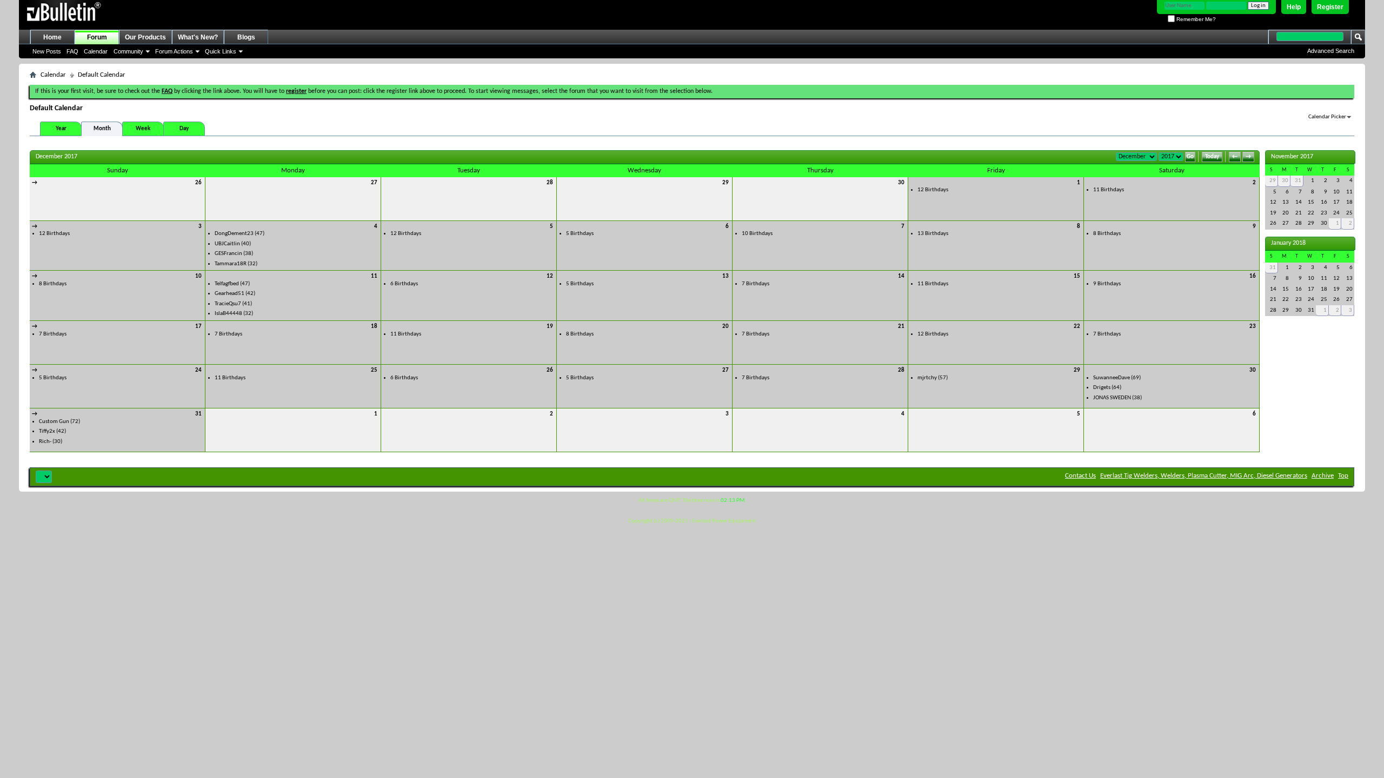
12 (550, 276)
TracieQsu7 (228, 304)
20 (725, 327)
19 (550, 327)
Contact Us (1080, 475)
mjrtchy (927, 378)
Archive (1323, 475)
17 (198, 327)
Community (128, 51)
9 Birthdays (1107, 284)
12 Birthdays (932, 190)
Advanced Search (1330, 51)
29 (725, 183)
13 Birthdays (932, 234)
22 (1077, 327)
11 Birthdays (1108, 190)
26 (198, 183)
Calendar (96, 51)
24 (198, 370)
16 (1252, 276)
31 (198, 414)
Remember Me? (1195, 19)
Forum (97, 37)
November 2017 (1292, 156)
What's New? (198, 37)
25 (374, 370)
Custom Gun (54, 422)
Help (1294, 7)
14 (901, 276)
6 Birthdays (404, 284)
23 (1252, 327)
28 (550, 183)
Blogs (246, 37)
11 (374, 276)
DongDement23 (234, 234)
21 (901, 327)
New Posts (46, 51)
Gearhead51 (229, 294)
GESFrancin (228, 254)
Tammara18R (231, 264)
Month (102, 129)
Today (1212, 157)
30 (901, 183)
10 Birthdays (757, 234)
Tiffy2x (47, 431)
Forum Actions (174, 51)
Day (184, 129)
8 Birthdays (1107, 234)
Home (52, 37)
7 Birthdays (755, 284)
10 (198, 276)
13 (725, 276)
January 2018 (1288, 243)
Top (1343, 475)
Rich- (45, 442)
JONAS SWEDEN (1112, 398)
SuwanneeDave (1111, 378)
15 (1077, 276)
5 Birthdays (580, 234)
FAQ (72, 51)
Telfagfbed (227, 284)
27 (374, 183)
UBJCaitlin (227, 244)
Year (61, 129)
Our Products (145, 37)
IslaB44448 (228, 314)
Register (1330, 7)
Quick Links (220, 51)
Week (143, 129)
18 (374, 327)
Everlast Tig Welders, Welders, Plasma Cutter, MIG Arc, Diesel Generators (1203, 475)
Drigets (1101, 388)
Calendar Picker (1327, 117)
